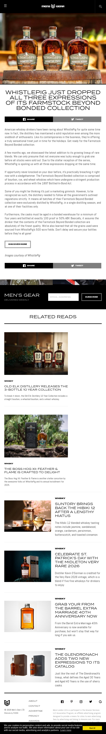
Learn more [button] (65, 730)
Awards (34, 721)
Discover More (17, 244)
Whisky (8, 381)
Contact (34, 706)
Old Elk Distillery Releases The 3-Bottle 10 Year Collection (36, 388)
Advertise (36, 711)
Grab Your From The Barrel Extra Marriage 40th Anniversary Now (76, 610)
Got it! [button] (92, 728)
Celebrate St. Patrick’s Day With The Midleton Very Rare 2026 (77, 560)
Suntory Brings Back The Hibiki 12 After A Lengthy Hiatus (75, 510)
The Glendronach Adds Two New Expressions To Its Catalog (77, 660)
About (33, 701)
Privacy (34, 716)
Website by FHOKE (11, 713)
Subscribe (91, 297)
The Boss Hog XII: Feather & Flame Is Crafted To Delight (32, 471)
